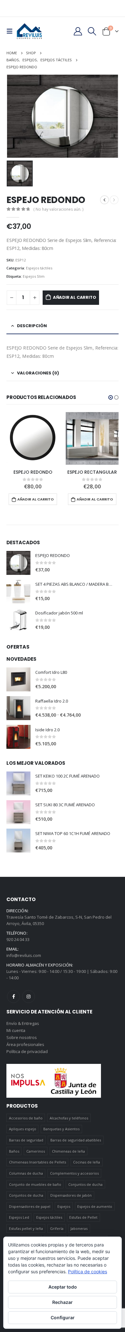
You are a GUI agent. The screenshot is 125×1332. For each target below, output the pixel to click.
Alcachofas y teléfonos (69, 1118)
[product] (32, 438)
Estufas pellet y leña (26, 1228)
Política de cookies (87, 1271)
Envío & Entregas (22, 1023)
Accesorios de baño (26, 1118)
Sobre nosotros (21, 1037)
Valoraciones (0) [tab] (38, 373)
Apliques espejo (22, 1128)
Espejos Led (19, 1217)
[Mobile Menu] (11, 31)
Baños (14, 1151)
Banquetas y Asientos (61, 1128)
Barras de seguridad (26, 1140)
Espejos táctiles (39, 268)
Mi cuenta (15, 1030)
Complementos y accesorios (74, 1173)
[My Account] (78, 31)
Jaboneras (79, 1228)
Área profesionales (25, 1044)
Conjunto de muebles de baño (35, 1184)
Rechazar (62, 1302)
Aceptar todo (62, 1287)
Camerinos (35, 1151)
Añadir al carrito (74, 297)
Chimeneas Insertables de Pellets (37, 1162)
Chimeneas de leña (68, 1151)
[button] (110, 397)
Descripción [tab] (32, 326)
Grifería (56, 1228)
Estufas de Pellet (83, 1217)
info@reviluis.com (23, 955)
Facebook (13, 996)
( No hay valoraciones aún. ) (58, 209)
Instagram (28, 996)
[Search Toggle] (92, 31)
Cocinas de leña (86, 1162)
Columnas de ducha (26, 1173)
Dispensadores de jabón (71, 1195)
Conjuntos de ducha (85, 1184)
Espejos (63, 1206)
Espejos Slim (34, 276)
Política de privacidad (27, 1051)
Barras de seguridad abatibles (75, 1140)
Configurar (63, 1317)
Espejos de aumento (94, 1206)
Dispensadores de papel (29, 1206)
